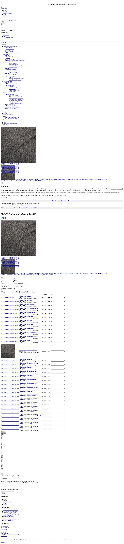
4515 (2, 468)
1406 (2, 456)
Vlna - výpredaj (9, 51)
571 (1, 438)
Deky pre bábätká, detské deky (16, 98)
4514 (2, 466)
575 (1, 441)
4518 (2, 472)
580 (1, 444)
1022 (2, 455)
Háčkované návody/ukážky (12, 105)
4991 (2, 474)
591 (1, 450)
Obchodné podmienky (8, 516)
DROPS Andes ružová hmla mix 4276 (28, 379)
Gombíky (8, 61)
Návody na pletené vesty (14, 102)
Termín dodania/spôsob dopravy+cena (12, 511)
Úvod (4, 122)
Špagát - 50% (9, 82)
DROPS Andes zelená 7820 (25, 427)
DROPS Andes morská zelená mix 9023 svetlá (30, 415)
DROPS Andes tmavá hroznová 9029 (28, 371)
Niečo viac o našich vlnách (9, 512)
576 (1, 442)
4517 (2, 470)
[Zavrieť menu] (1, 25)
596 (1, 454)
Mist (30, 207)
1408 (2, 457)
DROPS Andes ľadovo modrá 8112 (27, 407)
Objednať (3, 433)
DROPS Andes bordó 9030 (25, 367)
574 (1, 439)
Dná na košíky (12, 89)
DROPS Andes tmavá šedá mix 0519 (28, 350)
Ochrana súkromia (7, 517)
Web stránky (4, 536)
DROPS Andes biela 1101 (25, 296)
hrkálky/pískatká (13, 72)
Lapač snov (11, 86)
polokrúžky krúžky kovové (15, 80)
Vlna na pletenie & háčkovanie (10, 123)
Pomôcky (8, 68)
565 (1, 437)
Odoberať (3, 493)
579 (1, 443)
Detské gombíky (13, 63)
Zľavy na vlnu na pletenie (12, 118)
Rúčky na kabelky (13, 87)
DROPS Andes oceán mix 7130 (26, 419)
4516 (2, 469)
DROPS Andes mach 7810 (25, 423)
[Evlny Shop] (5, 533)
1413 (2, 459)
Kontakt (5, 15)
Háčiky (8, 58)
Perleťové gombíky (13, 64)
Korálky (8, 73)
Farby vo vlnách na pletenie (12, 117)
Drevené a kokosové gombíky (16, 65)
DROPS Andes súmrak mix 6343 (27, 403)
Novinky (5, 11)
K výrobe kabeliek (10, 76)
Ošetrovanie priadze (7, 515)
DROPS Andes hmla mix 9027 (26, 411)
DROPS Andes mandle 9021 (26, 324)
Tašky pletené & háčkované (15, 96)
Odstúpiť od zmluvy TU (8, 520)
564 (1, 435)
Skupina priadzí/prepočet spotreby (11, 514)
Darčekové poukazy (8, 13)
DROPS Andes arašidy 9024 (26, 316)
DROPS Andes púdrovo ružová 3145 (28, 383)
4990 (2, 473)
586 (1, 448)
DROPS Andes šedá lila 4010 (26, 391)
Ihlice (7, 55)
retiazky (11, 77)
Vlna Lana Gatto (10, 49)
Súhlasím (3, 542)
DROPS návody (10, 94)
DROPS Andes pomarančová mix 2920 (28, 363)
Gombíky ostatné (13, 67)
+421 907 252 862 (12, 20)
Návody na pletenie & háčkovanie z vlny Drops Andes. (62, 200)
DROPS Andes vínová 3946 (25, 375)
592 (1, 451)
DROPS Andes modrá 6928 (25, 399)
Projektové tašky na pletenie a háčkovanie (15, 60)
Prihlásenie (6, 35)
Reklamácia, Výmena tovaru (9, 519)
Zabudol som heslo (8, 37)
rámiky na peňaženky (14, 90)
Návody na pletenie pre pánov (16, 100)
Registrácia (6, 36)
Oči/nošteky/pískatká (11, 69)
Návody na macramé (11, 108)
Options (2, 434)
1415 (2, 461)
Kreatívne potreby (10, 85)
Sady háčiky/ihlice (10, 59)
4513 (2, 465)
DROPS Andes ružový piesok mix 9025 (28, 387)
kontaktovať (28, 204)
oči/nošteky (11, 71)
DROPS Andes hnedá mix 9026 (26, 328)
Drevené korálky (13, 74)
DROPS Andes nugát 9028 (25, 320)
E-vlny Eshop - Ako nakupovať (10, 510)
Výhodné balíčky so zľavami (12, 83)
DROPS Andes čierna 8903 (25, 359)
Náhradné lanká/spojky (11, 56)
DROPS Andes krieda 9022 (25, 300)
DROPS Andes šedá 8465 (25, 340)
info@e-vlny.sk (4, 20)
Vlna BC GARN (10, 50)
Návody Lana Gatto (10, 104)
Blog (4, 14)
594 (1, 452)
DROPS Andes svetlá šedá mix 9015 (27, 332)
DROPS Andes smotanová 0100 (26, 304)
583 (1, 446)
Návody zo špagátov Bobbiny (13, 107)
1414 (2, 460)
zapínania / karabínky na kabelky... (17, 78)
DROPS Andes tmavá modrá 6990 (27, 395)
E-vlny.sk (6, 534)
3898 (2, 464)
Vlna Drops (9, 47)
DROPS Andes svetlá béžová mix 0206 (28, 308)
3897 (2, 463)
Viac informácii (68, 539)
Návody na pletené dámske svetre (16, 99)
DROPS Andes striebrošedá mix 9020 (28, 336)
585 (1, 447)
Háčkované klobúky (13, 95)
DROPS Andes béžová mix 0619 (27, 312)
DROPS (14, 278)
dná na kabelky (12, 91)
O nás (4, 10)
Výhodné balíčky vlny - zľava (13, 52)
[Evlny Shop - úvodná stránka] (4, 8)
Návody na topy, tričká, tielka (16, 103)
